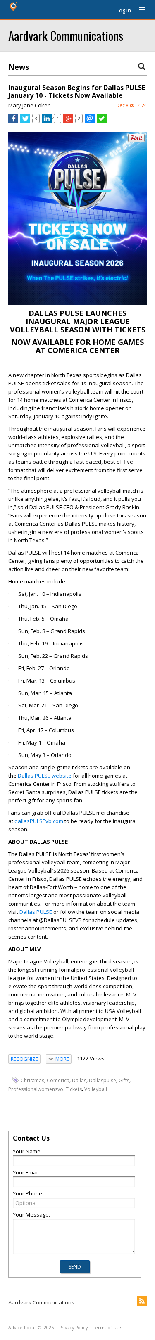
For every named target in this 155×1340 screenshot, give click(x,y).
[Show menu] (139, 10)
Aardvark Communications (65, 35)
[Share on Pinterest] (136, 140)
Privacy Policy (73, 1328)
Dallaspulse (102, 1080)
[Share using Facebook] (13, 121)
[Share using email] (90, 121)
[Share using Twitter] (25, 121)
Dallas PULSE (35, 911)
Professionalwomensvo (35, 1089)
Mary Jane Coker (29, 105)
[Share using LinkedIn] (47, 121)
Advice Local (22, 1328)
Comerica (58, 1080)
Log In (124, 10)
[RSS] (142, 1301)
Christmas (32, 1080)
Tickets (74, 1089)
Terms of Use (107, 1328)
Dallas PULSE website (45, 775)
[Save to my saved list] (102, 121)
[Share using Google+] (68, 121)
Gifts (124, 1080)
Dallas (79, 1080)
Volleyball (95, 1089)
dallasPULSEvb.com (38, 821)
